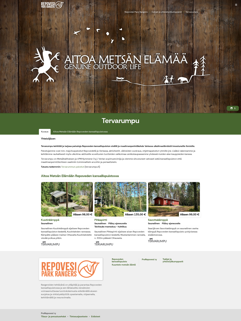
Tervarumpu (192, 11)
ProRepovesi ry (149, 259)
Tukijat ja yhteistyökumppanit (166, 11)
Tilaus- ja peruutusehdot (53, 316)
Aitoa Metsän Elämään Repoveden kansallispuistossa (80, 131)
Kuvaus (44, 131)
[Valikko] (236, 5)
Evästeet (95, 316)
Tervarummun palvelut (73, 166)
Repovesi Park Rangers (136, 11)
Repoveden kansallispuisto (119, 260)
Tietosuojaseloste (79, 316)
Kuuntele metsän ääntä (124, 265)
